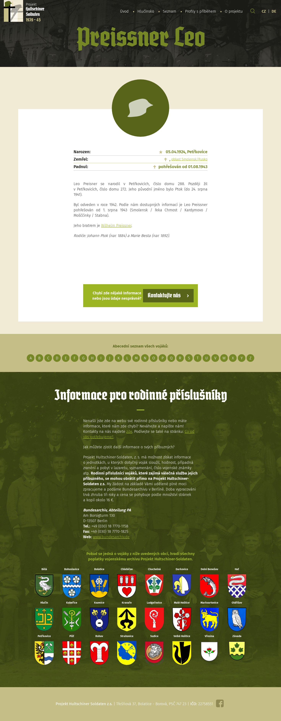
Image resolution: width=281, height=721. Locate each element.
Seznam (169, 11)
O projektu (234, 11)
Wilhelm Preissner (116, 225)
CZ (264, 11)
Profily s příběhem (200, 11)
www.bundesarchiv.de (111, 537)
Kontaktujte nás (164, 295)
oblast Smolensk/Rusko (189, 159)
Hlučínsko (145, 11)
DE (274, 11)
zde (129, 431)
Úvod (124, 11)
